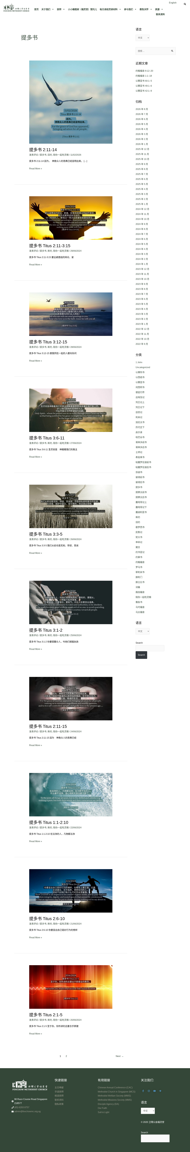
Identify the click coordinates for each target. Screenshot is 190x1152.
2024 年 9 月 (142, 224)
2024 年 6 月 (142, 239)
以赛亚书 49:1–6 (144, 86)
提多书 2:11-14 (43, 149)
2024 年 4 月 (142, 249)
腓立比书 (140, 582)
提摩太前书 (141, 492)
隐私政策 (59, 1104)
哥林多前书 (141, 442)
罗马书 (139, 567)
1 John (139, 362)
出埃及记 (140, 397)
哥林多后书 (141, 447)
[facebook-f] (143, 1091)
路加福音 (140, 592)
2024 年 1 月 (142, 264)
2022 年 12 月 (142, 329)
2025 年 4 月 (142, 189)
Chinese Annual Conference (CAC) (115, 1087)
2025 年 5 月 (142, 184)
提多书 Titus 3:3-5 (45, 534)
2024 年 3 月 (142, 254)
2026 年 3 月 (142, 134)
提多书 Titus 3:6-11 (47, 438)
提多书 (43, 155)
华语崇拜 (59, 1092)
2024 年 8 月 (142, 229)
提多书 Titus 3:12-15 (48, 342)
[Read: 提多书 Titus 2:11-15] (71, 698)
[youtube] (154, 1091)
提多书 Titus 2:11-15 (48, 726)
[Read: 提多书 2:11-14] (71, 102)
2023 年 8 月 (142, 289)
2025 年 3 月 (142, 194)
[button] (48, 9)
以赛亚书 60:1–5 (144, 81)
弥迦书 (139, 472)
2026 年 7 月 (142, 114)
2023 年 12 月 (142, 269)
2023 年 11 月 (142, 274)
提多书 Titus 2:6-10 (47, 918)
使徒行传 (140, 392)
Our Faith (102, 1108)
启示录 (139, 432)
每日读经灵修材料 (109, 9)
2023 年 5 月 (142, 304)
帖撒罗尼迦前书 (143, 462)
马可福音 (140, 607)
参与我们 (128, 9)
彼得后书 (140, 482)
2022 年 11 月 (142, 334)
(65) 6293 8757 (21, 1107)
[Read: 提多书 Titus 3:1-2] (71, 602)
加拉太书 (140, 422)
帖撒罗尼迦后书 (143, 467)
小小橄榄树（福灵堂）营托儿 (82, 9)
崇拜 (59, 9)
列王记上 (140, 402)
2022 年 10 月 (142, 339)
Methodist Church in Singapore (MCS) (116, 1092)
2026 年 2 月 (142, 139)
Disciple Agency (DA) (108, 1104)
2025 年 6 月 (142, 179)
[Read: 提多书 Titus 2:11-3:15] (71, 218)
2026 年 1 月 (142, 144)
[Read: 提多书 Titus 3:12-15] (71, 314)
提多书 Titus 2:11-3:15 (49, 245)
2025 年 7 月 (142, 174)
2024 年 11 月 (142, 214)
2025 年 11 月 (142, 154)
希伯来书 (140, 457)
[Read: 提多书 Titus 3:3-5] (71, 506)
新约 (50, 251)
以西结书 (140, 377)
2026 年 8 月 (142, 109)
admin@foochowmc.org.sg (27, 1111)
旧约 (50, 155)
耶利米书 (140, 572)
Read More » (35, 168)
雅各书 (139, 602)
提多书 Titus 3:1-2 (45, 630)
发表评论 (33, 155)
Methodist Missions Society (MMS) (115, 1100)
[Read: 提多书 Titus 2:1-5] (71, 987)
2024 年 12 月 (142, 209)
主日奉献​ (59, 1087)
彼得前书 (140, 477)
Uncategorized (143, 367)
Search (139, 643)
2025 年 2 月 (142, 199)
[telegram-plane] (160, 1091)
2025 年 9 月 (142, 164)
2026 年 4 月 (142, 129)
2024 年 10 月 (142, 219)
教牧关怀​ (144, 9)
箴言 (138, 547)
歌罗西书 (140, 527)
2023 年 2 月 (142, 319)
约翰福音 (140, 562)
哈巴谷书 (140, 437)
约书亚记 (140, 552)
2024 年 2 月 (142, 259)
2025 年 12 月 (142, 149)
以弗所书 (140, 372)
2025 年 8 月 (142, 169)
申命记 (139, 542)
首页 (36, 9)
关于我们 (45, 9)
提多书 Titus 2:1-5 (45, 1015)
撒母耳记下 (141, 507)
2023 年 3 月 (142, 314)
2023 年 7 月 (142, 294)
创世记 (139, 412)
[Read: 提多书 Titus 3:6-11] (71, 410)
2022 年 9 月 (142, 344)
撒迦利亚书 (141, 512)
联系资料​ (160, 14)
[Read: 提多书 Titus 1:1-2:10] (71, 794)
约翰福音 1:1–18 (144, 76)
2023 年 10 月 (142, 279)
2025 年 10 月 (142, 159)
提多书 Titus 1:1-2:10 (48, 822)
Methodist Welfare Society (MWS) (114, 1096)
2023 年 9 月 (142, 284)
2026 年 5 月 (142, 124)
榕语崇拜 (59, 1096)
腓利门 (139, 577)
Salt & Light (103, 1112)
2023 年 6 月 (142, 299)
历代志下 (140, 427)
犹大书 (139, 537)
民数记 (139, 532)
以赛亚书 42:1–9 (144, 91)
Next (120, 1056)
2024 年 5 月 (142, 244)
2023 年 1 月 (142, 324)
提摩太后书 (141, 497)
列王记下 (140, 407)
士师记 (139, 452)
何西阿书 (140, 387)
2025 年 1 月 (142, 204)
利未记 (139, 417)
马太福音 (140, 612)
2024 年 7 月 (142, 234)
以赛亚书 (140, 382)
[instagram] (149, 1091)
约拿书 (139, 557)
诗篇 (138, 587)
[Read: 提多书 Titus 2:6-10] (71, 891)
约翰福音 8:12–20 (144, 71)
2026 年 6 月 (142, 119)
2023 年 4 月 (142, 309)
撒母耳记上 (141, 502)
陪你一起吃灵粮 (61, 155)
